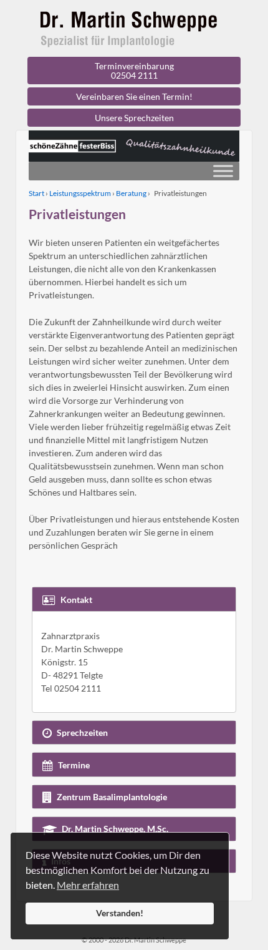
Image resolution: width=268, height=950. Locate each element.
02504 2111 (134, 75)
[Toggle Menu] (223, 171)
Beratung (131, 193)
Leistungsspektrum (80, 193)
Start (36, 193)
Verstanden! (119, 913)
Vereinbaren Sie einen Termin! (134, 96)
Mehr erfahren (88, 885)
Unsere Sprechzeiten (134, 117)
